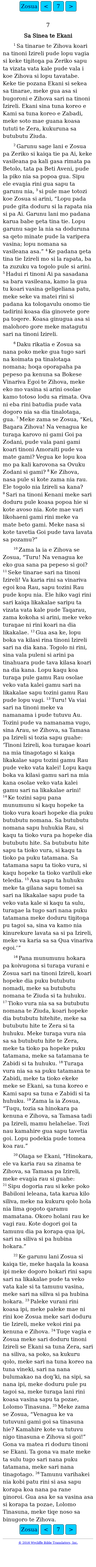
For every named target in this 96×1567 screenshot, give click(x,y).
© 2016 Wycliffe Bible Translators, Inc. (48, 1542)
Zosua (29, 6)
